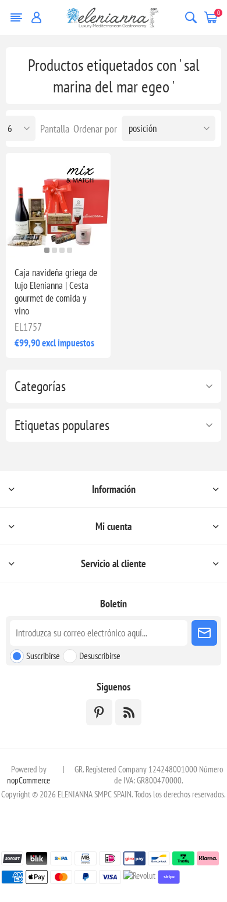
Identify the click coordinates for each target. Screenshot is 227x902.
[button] (46, 250)
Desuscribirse (99, 655)
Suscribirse (43, 655)
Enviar (204, 633)
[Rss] (128, 712)
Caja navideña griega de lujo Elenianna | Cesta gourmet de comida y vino (56, 291)
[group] (58, 205)
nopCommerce (28, 780)
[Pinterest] (99, 712)
